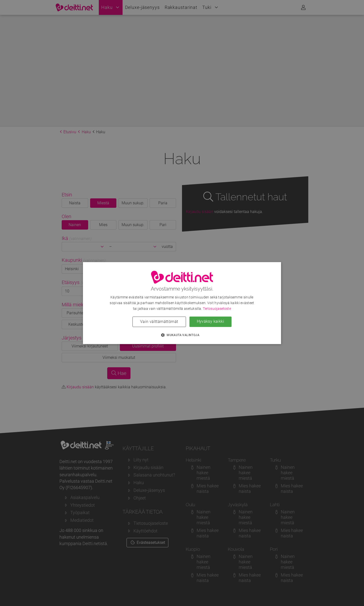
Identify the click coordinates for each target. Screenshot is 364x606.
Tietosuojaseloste (217, 309)
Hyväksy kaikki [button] (210, 321)
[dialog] (182, 303)
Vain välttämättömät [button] (159, 321)
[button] (182, 335)
